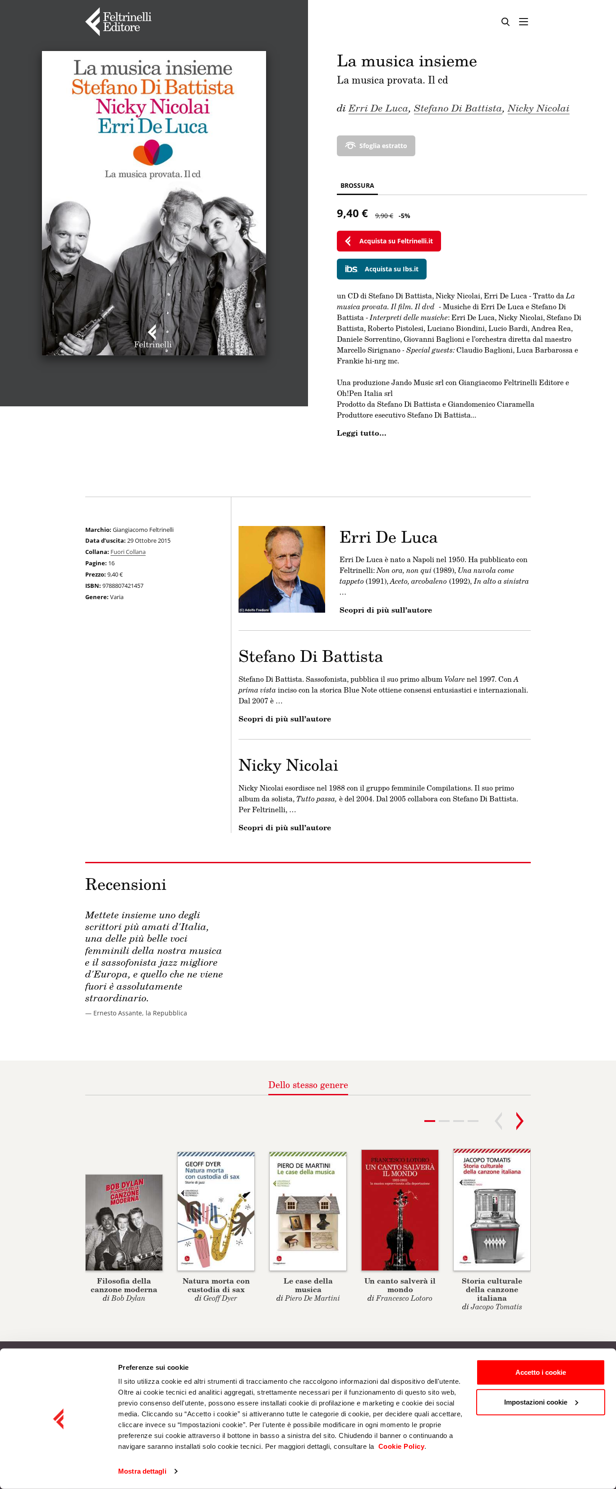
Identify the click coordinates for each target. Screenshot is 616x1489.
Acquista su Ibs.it (391, 269)
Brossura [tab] (357, 185)
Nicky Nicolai (539, 107)
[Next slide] (520, 1121)
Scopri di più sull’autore (386, 610)
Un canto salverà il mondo (400, 1285)
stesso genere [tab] (308, 1084)
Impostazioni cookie (535, 1401)
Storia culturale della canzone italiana (492, 1289)
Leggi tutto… (361, 433)
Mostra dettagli (142, 1471)
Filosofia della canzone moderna (124, 1285)
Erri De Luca (379, 107)
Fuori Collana (128, 552)
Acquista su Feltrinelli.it (396, 241)
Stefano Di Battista (458, 107)
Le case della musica (308, 1285)
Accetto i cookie (540, 1372)
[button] (444, 1121)
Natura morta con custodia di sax (216, 1285)
